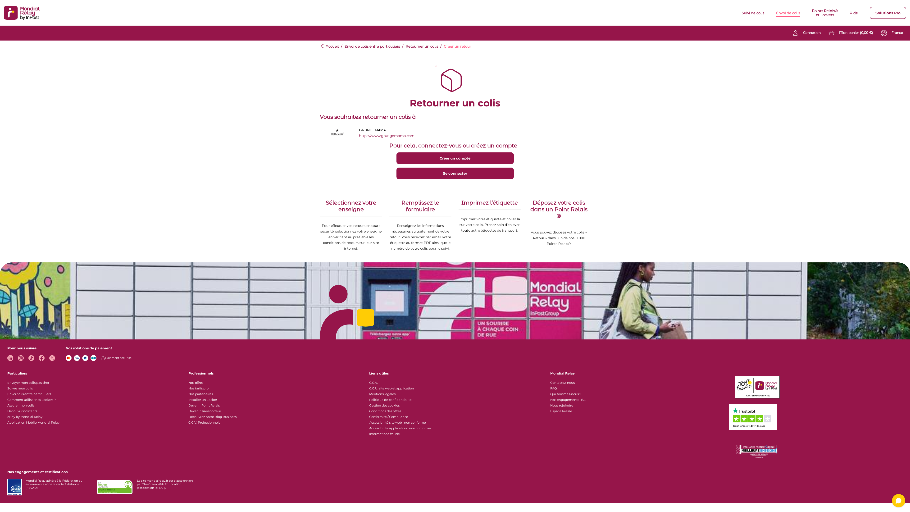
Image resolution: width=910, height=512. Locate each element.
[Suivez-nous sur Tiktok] (31, 358)
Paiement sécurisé (118, 358)
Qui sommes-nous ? (565, 394)
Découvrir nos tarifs (22, 411)
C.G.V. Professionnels (204, 422)
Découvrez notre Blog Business (212, 417)
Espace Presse (561, 411)
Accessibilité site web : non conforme (397, 422)
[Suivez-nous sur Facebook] (42, 358)
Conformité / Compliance (388, 417)
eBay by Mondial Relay (24, 417)
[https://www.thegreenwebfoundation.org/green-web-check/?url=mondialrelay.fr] (114, 487)
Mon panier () (856, 33)
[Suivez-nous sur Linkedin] (10, 358)
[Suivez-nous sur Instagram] (21, 358)
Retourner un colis (422, 46)
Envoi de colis (788, 13)
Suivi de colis (753, 13)
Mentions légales (382, 394)
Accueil (332, 46)
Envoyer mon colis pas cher (28, 382)
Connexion (812, 33)
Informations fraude (384, 434)
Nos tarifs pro (198, 388)
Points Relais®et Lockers (825, 13)
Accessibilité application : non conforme (400, 428)
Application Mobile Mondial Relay (33, 422)
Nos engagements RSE (568, 400)
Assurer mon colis (20, 405)
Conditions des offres (385, 411)
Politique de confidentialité (390, 400)
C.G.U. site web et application (391, 388)
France (897, 33)
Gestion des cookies (384, 405)
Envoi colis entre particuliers (29, 394)
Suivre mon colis (20, 388)
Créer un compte (455, 158)
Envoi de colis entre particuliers (372, 46)
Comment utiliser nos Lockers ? (31, 400)
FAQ (553, 388)
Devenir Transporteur (204, 411)
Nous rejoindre (561, 405)
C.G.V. (373, 382)
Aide (854, 13)
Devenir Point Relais (204, 405)
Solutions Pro (888, 13)
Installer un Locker (202, 400)
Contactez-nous (562, 382)
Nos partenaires (200, 394)
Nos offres (195, 382)
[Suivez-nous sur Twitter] (52, 358)
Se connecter (455, 173)
